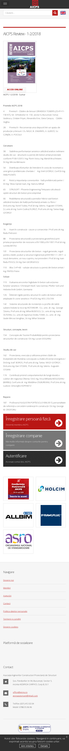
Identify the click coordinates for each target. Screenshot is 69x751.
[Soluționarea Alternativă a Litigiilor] (34, 731)
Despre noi (8, 580)
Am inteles (27, 745)
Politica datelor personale (15, 611)
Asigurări (7, 595)
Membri (7, 587)
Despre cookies (10, 626)
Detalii (44, 745)
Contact (6, 603)
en (63, 13)
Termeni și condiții (12, 618)
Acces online (15, 89)
